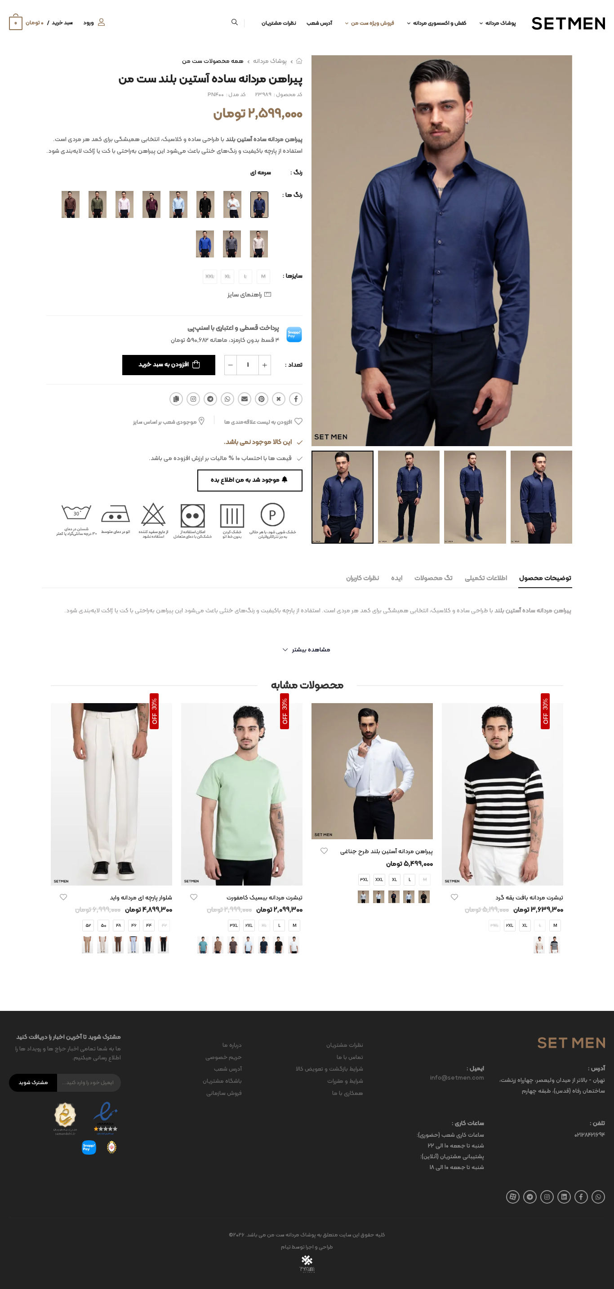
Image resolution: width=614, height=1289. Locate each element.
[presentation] (556, 836)
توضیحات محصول (545, 578)
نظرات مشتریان (279, 23)
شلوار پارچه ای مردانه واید (141, 898)
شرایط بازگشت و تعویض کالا (329, 1069)
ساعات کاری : (468, 1124)
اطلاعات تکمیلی (486, 578)
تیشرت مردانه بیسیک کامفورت (265, 898)
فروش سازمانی (224, 1093)
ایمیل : (475, 1069)
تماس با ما (350, 1057)
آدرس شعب (319, 23)
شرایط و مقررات (345, 1081)
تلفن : (597, 1124)
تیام (286, 1247)
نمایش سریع (502, 874)
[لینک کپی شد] (176, 399)
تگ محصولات (433, 578)
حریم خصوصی (223, 1057)
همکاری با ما (347, 1093)
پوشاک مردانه (500, 23)
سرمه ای (260, 172)
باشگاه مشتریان (222, 1081)
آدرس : (596, 1069)
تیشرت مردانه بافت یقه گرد (529, 898)
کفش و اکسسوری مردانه (440, 23)
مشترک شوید (33, 1083)
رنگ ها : (292, 195)
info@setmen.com (457, 1078)
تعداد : (294, 365)
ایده (396, 578)
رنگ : (296, 172)
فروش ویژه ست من (372, 23)
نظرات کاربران (362, 578)
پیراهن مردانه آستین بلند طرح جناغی (386, 851)
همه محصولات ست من (213, 61)
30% (545, 704)
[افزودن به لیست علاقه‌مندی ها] (454, 897)
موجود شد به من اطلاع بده (245, 480)
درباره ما (232, 1045)
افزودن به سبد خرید (163, 364)
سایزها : (293, 276)
